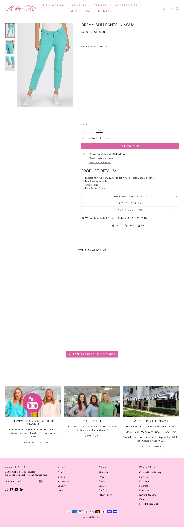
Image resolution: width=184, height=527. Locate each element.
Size (84, 124)
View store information (100, 162)
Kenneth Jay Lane (147, 495)
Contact (106, 10)
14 (91, 129)
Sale (90, 10)
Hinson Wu (144, 490)
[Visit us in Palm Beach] (151, 401)
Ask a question (130, 209)
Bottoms (62, 477)
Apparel (102, 5)
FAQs (101, 477)
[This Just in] (92, 401)
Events (102, 481)
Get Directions (151, 447)
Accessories (127, 5)
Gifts (75, 10)
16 (99, 129)
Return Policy (130, 203)
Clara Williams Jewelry (150, 472)
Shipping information (130, 196)
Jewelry (80, 5)
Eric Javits (144, 481)
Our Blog (103, 490)
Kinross (143, 499)
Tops (60, 472)
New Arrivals (55, 5)
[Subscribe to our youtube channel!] (33, 401)
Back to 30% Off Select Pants (93, 354)
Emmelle (143, 477)
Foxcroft (143, 485)
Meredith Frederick (148, 503)
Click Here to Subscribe (33, 442)
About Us (103, 472)
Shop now (92, 436)
